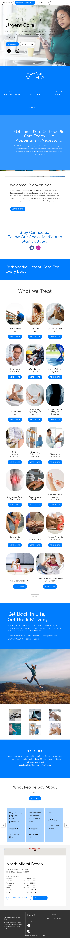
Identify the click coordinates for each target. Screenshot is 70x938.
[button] (67, 3)
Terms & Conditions (53, 918)
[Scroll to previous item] (3, 825)
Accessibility (47, 922)
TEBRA (43, 935)
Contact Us (60, 922)
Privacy (53, 914)
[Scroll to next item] (66, 825)
